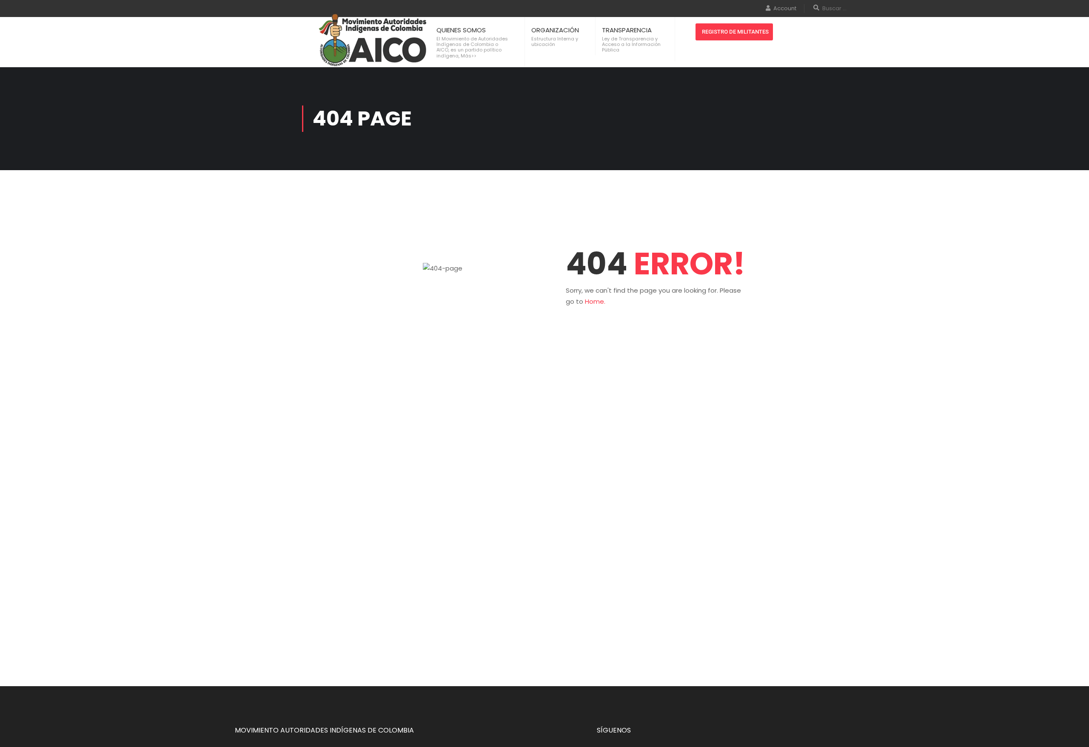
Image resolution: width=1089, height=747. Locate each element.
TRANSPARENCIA (627, 30)
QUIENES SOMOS (461, 30)
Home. (595, 301)
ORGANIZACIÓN (555, 30)
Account (784, 8)
